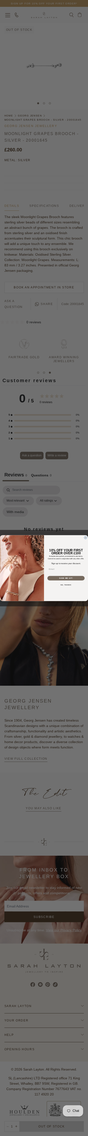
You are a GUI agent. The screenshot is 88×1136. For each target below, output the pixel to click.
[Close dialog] (85, 537)
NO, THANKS (66, 585)
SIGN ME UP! (66, 578)
